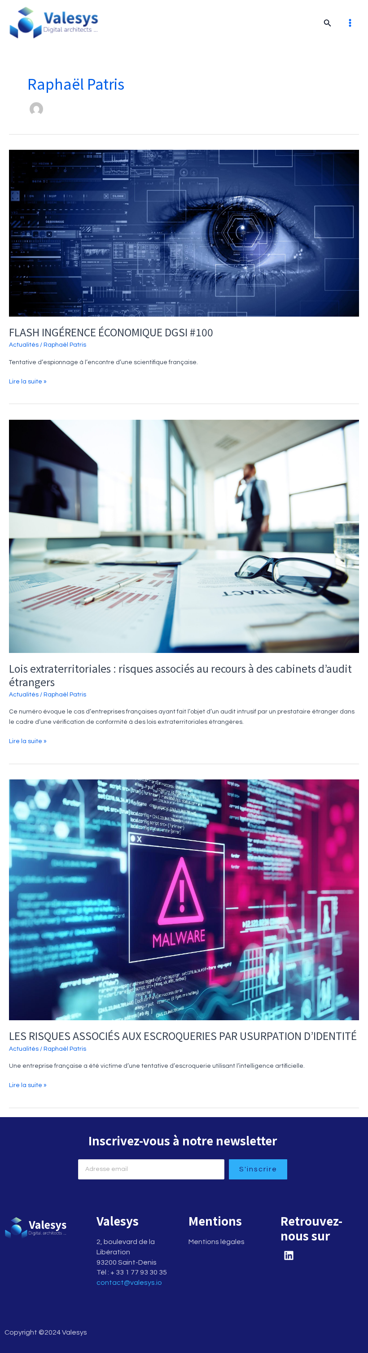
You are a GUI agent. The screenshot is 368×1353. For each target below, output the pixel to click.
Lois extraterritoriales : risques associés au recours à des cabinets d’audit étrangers (180, 675)
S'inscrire (258, 1169)
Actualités (24, 345)
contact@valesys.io (129, 1282)
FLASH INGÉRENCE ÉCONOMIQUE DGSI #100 (111, 332)
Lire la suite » (28, 381)
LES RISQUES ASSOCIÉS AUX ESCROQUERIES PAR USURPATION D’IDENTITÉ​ (183, 1035)
